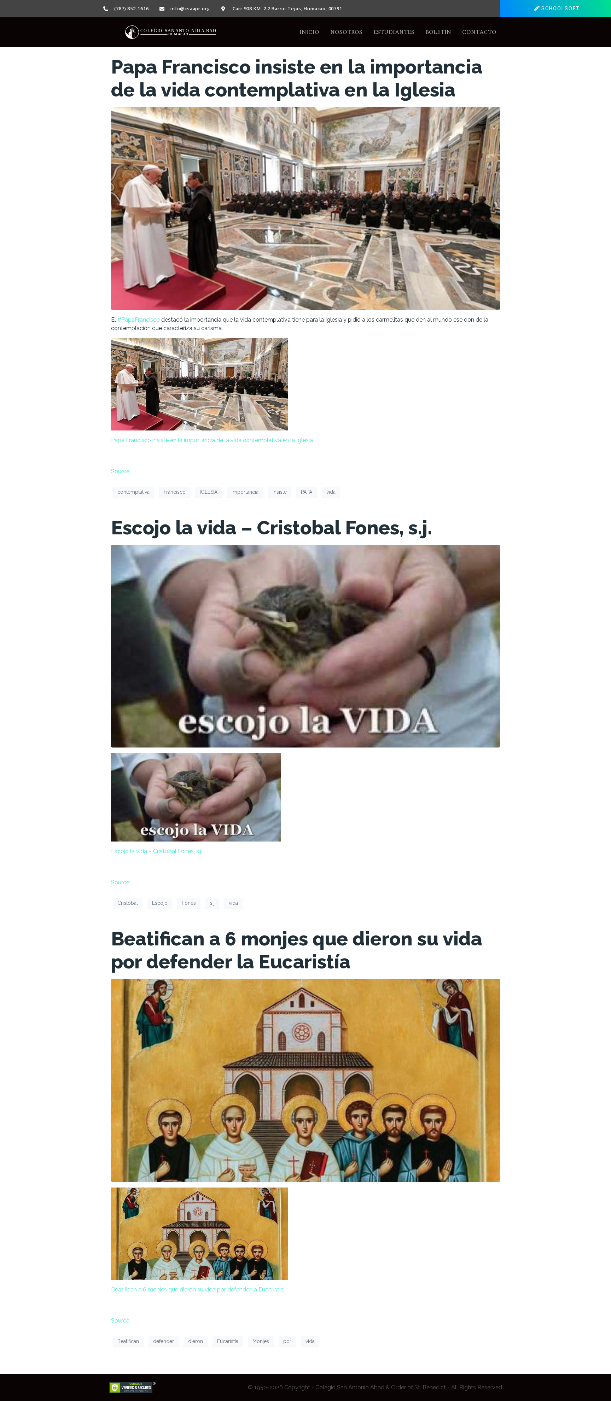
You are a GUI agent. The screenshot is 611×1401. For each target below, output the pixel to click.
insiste (280, 492)
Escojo (160, 903)
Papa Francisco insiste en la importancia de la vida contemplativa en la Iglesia (296, 78)
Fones (189, 903)
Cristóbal (127, 903)
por (287, 1341)
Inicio (309, 32)
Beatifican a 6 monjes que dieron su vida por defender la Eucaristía (296, 950)
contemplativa (133, 492)
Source (120, 471)
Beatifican (128, 1341)
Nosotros (346, 32)
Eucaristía (227, 1341)
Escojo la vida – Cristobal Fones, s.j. (271, 527)
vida (331, 492)
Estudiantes (393, 32)
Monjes (260, 1341)
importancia (245, 492)
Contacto (479, 32)
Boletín (438, 32)
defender (163, 1341)
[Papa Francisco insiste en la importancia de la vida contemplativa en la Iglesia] (305, 208)
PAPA (306, 492)
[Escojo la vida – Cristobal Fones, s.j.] (305, 646)
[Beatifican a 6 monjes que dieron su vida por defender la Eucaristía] (305, 1080)
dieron (195, 1341)
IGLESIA (208, 492)
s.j (212, 903)
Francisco (175, 492)
